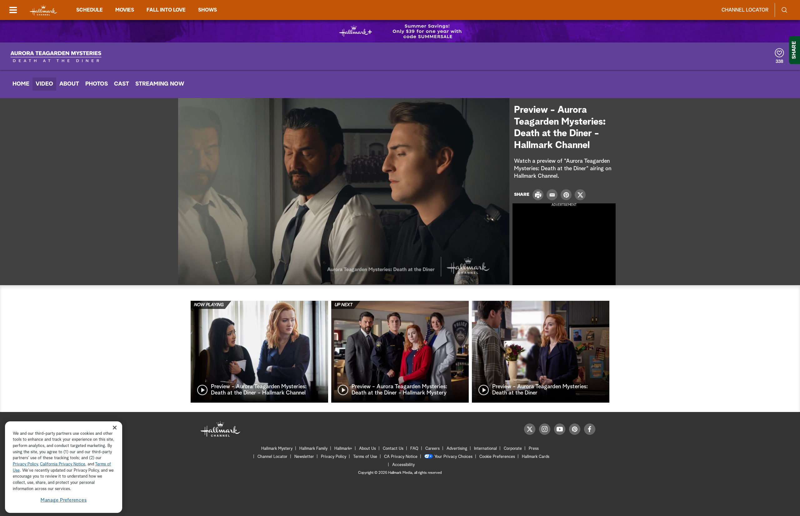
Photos (96, 84)
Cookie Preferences (497, 457)
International (485, 449)
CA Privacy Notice (401, 457)
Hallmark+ (343, 449)
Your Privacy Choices (453, 457)
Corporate (513, 449)
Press (534, 449)
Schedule (89, 9)
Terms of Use (365, 457)
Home (20, 84)
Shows (207, 9)
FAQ (414, 449)
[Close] (115, 428)
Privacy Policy (333, 457)
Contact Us (393, 449)
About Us (367, 449)
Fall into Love (166, 9)
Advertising (457, 449)
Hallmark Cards (535, 457)
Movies (124, 9)
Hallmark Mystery (276, 449)
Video (44, 84)
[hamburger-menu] (13, 10)
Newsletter (304, 457)
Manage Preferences (64, 500)
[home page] (43, 10)
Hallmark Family (313, 449)
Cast (121, 84)
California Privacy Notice (62, 465)
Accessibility (403, 465)
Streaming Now (159, 84)
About (69, 84)
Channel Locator (745, 9)
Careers (432, 449)
